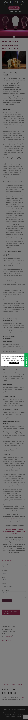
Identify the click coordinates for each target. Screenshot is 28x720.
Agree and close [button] (14, 362)
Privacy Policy (20, 360)
